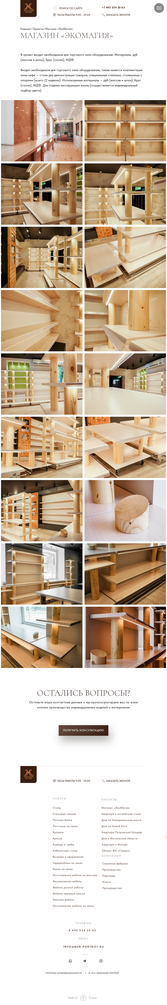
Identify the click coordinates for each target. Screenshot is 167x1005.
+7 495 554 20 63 (113, 7)
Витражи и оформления (68, 856)
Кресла (57, 838)
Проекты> (39, 28)
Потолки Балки (62, 820)
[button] (103, 14)
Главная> (26, 28)
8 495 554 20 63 (82, 930)
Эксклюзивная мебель (67, 881)
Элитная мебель (63, 899)
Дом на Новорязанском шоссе (122, 820)
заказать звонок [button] (118, 14)
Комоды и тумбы (63, 844)
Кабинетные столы (65, 850)
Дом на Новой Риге (114, 826)
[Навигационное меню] (159, 8)
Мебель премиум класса (69, 893)
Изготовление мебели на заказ (73, 905)
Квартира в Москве (114, 844)
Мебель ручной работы (68, 887)
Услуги (106, 881)
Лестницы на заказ (65, 826)
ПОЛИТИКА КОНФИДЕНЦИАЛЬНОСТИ (64, 973)
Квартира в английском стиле (121, 813)
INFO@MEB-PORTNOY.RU (83, 946)
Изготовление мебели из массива (75, 875)
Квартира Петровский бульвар (122, 832)
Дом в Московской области (120, 838)
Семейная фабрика (115, 863)
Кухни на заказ (63, 869)
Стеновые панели (64, 813)
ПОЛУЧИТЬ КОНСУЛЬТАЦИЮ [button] (83, 730)
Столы (57, 807)
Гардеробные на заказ (67, 862)
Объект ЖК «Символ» (116, 850)
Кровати (58, 832)
